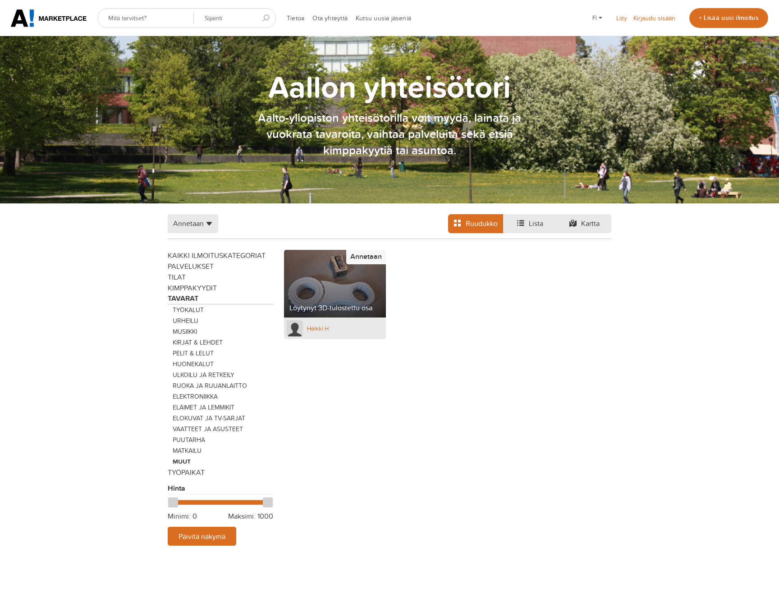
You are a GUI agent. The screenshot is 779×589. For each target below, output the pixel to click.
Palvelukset (191, 266)
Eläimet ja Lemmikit (203, 407)
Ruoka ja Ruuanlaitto (210, 385)
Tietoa (295, 18)
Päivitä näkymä (202, 536)
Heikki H (318, 328)
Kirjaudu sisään (654, 18)
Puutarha (189, 439)
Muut (182, 461)
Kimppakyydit (192, 288)
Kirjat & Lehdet (198, 342)
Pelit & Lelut (193, 353)
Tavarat (183, 298)
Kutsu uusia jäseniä (383, 18)
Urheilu (185, 320)
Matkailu (187, 450)
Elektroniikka (195, 396)
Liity (621, 18)
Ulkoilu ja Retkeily (203, 374)
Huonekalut (193, 363)
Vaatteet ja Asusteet (208, 428)
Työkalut (188, 309)
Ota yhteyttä (330, 18)
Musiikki (185, 331)
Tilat (177, 277)
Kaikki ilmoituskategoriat (217, 255)
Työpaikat (186, 472)
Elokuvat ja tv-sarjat (209, 418)
